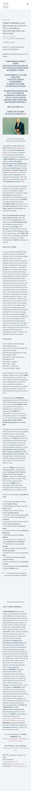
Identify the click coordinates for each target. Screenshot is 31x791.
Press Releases (10, 38)
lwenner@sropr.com (20, 766)
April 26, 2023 (6, 20)
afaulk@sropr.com (19, 764)
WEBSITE (6, 739)
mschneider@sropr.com (10, 762)
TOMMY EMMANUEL (20, 38)
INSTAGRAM (23, 739)
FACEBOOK (13, 739)
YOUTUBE (19, 741)
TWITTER (11, 741)
